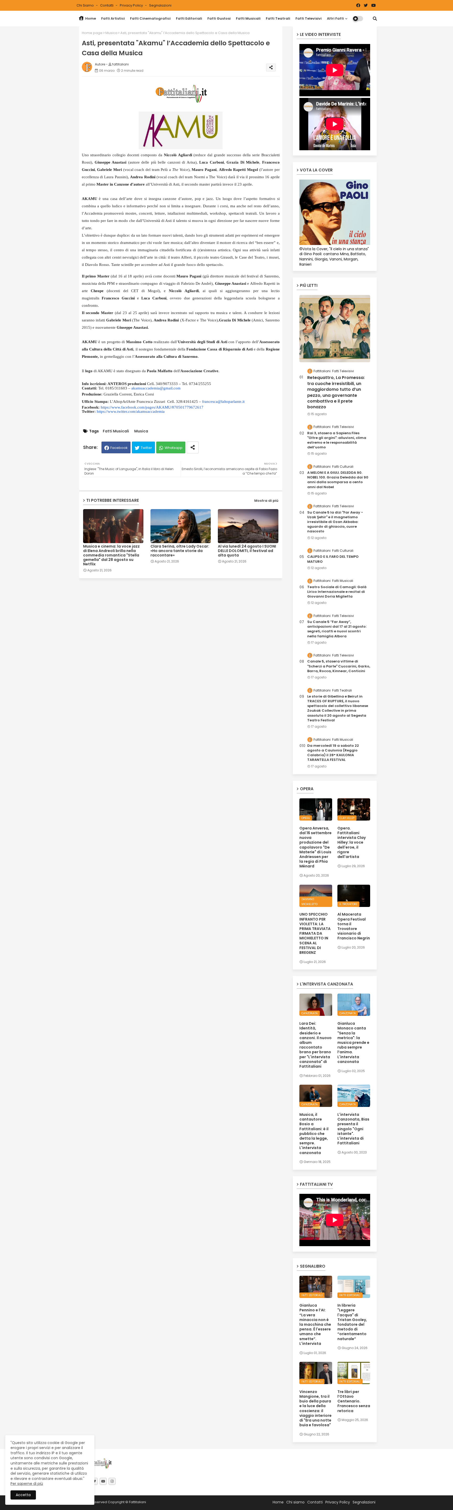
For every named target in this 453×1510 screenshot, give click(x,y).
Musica (111, 32)
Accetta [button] (23, 1494)
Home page (92, 32)
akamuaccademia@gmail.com (156, 388)
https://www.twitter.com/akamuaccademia (131, 411)
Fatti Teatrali (278, 18)
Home (90, 18)
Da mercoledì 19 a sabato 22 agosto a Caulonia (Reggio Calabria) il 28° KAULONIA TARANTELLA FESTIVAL (333, 752)
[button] (375, 18)
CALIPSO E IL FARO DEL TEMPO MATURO (333, 559)
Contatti (107, 5)
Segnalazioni (160, 5)
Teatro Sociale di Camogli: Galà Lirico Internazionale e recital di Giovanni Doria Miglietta (336, 592)
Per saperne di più (26, 1483)
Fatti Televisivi (308, 18)
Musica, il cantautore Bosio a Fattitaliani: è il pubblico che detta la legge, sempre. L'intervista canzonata (313, 1133)
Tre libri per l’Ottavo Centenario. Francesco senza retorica (353, 1401)
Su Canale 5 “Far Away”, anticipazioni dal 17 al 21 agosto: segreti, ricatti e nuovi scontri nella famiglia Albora (336, 629)
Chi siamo (86, 5)
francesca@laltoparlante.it (223, 401)
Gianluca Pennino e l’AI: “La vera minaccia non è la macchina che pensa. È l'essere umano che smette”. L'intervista (315, 1324)
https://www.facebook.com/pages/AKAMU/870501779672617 (152, 407)
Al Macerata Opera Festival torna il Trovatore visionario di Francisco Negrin (353, 926)
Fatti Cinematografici (150, 18)
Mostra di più (266, 500)
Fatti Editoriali (189, 18)
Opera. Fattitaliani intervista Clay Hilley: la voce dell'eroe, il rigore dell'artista (351, 842)
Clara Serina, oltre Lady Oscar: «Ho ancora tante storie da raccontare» (179, 551)
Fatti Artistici (113, 18)
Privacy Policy (132, 5)
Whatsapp (173, 447)
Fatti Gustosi (219, 18)
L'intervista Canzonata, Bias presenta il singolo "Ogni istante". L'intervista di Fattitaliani (353, 1128)
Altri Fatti (335, 18)
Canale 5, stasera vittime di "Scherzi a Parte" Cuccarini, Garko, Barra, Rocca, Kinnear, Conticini (338, 666)
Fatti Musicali (248, 18)
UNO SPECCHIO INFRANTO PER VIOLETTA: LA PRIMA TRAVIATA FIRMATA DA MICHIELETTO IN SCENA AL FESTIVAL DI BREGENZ (315, 933)
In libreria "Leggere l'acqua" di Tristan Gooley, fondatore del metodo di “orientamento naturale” (352, 1322)
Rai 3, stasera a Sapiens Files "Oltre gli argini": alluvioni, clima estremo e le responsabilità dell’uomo (336, 440)
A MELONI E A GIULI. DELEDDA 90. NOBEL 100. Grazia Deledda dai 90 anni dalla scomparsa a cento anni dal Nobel (337, 479)
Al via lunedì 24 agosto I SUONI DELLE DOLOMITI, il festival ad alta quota (247, 551)
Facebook (119, 447)
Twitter (146, 447)
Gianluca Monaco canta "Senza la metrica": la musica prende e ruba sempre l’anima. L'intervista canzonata (353, 1042)
